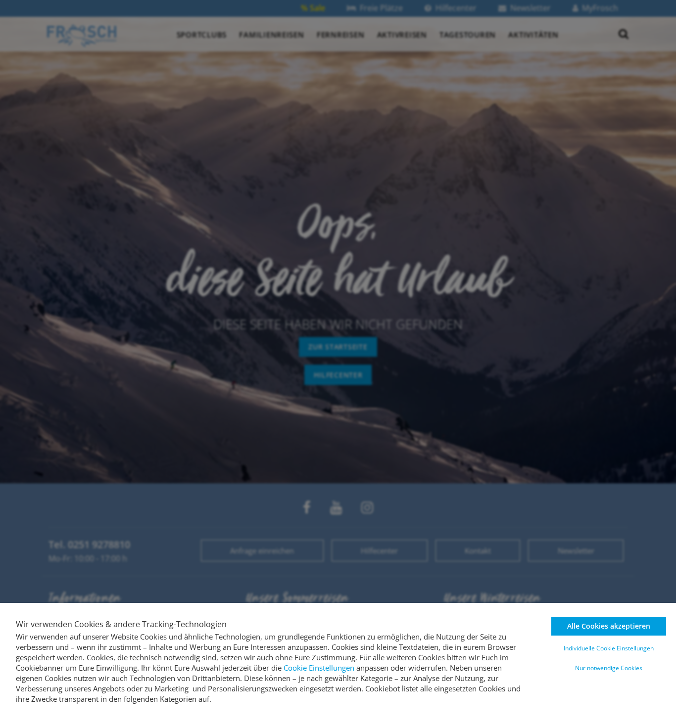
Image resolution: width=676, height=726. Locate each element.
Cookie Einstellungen (319, 668)
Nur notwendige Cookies (608, 668)
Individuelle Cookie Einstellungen (609, 648)
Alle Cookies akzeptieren (608, 626)
